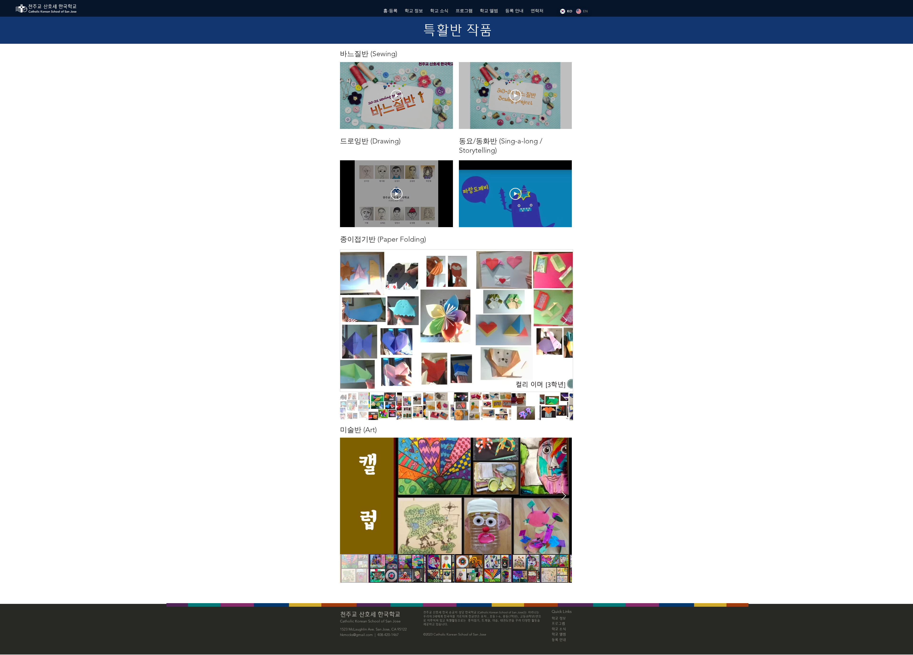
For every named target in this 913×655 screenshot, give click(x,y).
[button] (414, 11)
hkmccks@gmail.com (356, 634)
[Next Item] (565, 320)
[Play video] (397, 96)
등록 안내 (559, 640)
